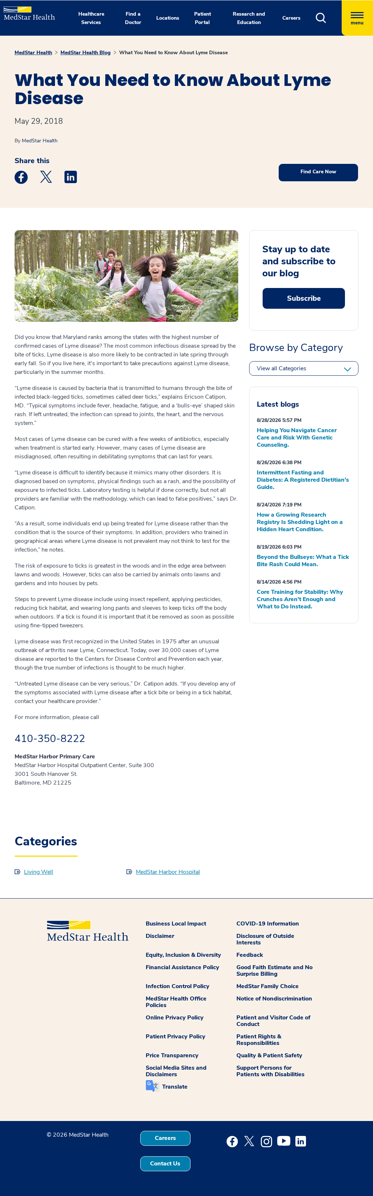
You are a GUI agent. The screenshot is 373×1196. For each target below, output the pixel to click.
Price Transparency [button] (172, 1055)
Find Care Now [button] (318, 171)
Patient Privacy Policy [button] (175, 1037)
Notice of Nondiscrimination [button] (274, 999)
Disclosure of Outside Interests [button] (265, 939)
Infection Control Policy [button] (177, 986)
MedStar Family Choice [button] (267, 986)
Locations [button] (167, 18)
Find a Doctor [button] (133, 18)
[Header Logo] (25, 10)
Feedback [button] (249, 955)
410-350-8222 (50, 739)
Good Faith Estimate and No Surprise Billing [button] (274, 970)
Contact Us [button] (165, 1164)
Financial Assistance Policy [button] (182, 967)
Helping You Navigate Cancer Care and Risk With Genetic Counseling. (297, 438)
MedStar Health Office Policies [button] (176, 1002)
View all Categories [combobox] (281, 368)
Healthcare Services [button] (91, 18)
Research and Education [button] (249, 18)
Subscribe (304, 298)
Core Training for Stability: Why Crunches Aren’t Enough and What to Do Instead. (300, 599)
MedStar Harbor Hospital (168, 872)
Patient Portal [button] (202, 18)
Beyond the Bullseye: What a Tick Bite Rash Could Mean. (303, 560)
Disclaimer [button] (160, 936)
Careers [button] (291, 18)
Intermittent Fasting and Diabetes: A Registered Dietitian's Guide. (303, 480)
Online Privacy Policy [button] (175, 1018)
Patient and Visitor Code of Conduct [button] (273, 1021)
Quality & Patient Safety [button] (269, 1055)
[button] (329, 18)
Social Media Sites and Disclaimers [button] (176, 1071)
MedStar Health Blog (85, 52)
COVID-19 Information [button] (267, 924)
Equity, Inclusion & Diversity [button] (183, 955)
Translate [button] (175, 1087)
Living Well (38, 872)
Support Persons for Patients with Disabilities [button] (270, 1071)
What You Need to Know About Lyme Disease (173, 52)
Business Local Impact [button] (176, 924)
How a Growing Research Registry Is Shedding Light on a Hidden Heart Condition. (300, 522)
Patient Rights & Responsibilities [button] (258, 1040)
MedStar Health (33, 52)
